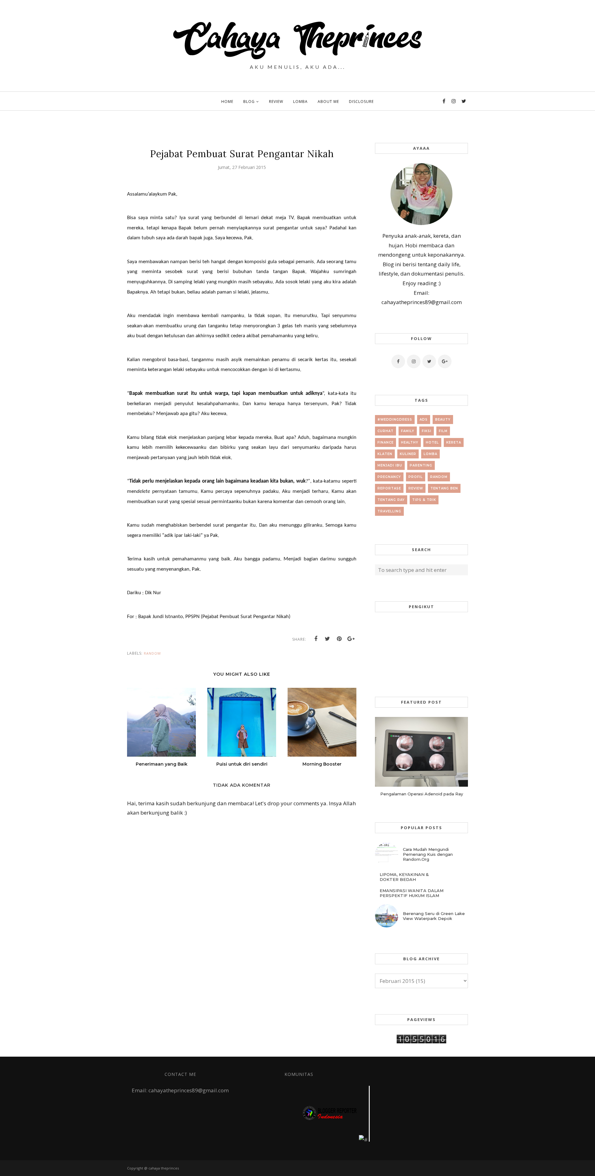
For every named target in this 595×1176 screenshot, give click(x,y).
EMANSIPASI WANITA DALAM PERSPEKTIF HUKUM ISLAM (411, 893)
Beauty (443, 420)
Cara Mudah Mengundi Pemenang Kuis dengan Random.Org (428, 854)
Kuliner (408, 454)
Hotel (432, 442)
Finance (385, 442)
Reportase (389, 488)
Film (443, 431)
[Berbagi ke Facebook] (316, 639)
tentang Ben (444, 488)
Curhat (385, 431)
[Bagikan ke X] (328, 639)
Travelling (389, 511)
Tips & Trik (424, 500)
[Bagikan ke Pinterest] (339, 639)
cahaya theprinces (163, 1168)
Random (152, 653)
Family (407, 431)
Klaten (384, 454)
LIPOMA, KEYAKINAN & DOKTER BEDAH (404, 877)
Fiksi (426, 431)
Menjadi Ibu (389, 465)
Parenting (421, 465)
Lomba (430, 454)
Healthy (409, 442)
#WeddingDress (394, 420)
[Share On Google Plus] (351, 639)
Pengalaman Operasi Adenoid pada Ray (421, 793)
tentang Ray (391, 500)
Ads (424, 420)
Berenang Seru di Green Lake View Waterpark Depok (434, 916)
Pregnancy (389, 477)
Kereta (453, 442)
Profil (415, 477)
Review (415, 488)
